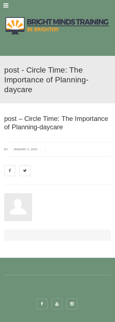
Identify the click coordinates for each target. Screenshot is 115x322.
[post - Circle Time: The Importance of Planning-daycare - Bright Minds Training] (57, 25)
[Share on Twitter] (24, 170)
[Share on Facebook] (9, 170)
